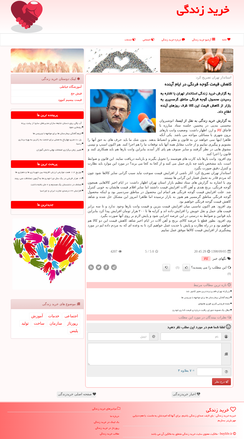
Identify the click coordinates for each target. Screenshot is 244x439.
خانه (224, 39)
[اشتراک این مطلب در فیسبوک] (106, 267)
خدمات (128, 39)
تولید (25, 323)
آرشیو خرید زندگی (202, 39)
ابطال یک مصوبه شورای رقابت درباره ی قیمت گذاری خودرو (201, 310)
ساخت (39, 323)
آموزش (37, 316)
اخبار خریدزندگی (185, 394)
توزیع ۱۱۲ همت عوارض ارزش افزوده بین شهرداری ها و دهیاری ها (48, 172)
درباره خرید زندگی (172, 39)
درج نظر (220, 381)
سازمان (56, 323)
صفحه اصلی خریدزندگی (75, 394)
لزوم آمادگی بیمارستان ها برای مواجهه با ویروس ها (205, 297)
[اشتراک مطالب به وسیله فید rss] (91, 267)
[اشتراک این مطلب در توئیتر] (98, 267)
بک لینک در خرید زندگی (106, 421)
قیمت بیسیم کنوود (70, 100)
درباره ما (114, 416)
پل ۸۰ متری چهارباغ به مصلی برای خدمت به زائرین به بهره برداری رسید (49, 141)
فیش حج (76, 93)
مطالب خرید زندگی (109, 433)
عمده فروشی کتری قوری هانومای (214, 303)
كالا (219, 130)
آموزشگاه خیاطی (71, 86)
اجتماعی (147, 39)
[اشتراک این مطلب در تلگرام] (114, 267)
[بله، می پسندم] (186, 267)
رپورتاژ (72, 323)
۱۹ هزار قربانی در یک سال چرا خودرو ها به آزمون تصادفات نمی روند (48, 178)
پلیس (74, 331)
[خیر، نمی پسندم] (166, 267)
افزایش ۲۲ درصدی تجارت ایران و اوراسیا (60, 190)
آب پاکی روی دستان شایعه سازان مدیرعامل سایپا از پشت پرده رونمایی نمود (51, 125)
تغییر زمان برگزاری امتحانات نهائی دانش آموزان (58, 149)
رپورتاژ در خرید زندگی (107, 427)
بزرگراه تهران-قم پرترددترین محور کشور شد (208, 291)
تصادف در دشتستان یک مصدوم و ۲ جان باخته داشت (56, 184)
